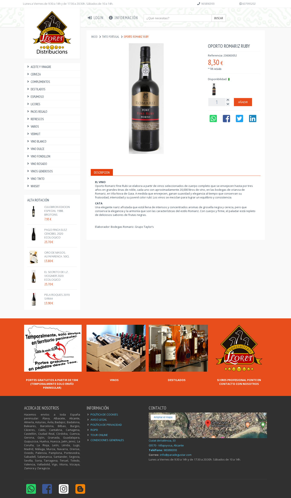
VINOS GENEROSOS (42, 171)
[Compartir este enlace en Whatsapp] (213, 121)
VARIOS (35, 126)
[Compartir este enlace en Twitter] (239, 121)
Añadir (243, 102)
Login (97, 17)
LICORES (35, 104)
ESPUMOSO (37, 97)
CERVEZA (36, 74)
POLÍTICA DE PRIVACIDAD (106, 425)
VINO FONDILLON (40, 156)
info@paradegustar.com (176, 455)
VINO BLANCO (38, 141)
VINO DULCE (37, 149)
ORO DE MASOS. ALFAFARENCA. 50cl (56, 254)
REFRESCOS (37, 119)
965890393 (208, 4)
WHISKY (35, 186)
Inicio (94, 37)
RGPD (94, 430)
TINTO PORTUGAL (110, 37)
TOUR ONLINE (99, 435)
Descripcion (102, 172)
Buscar (218, 18)
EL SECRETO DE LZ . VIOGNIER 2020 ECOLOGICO (56, 275)
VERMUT (35, 134)
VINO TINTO (38, 179)
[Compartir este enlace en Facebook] (226, 121)
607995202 (249, 4)
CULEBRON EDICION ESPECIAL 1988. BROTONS (57, 211)
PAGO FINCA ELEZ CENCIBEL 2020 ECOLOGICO (55, 233)
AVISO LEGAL (99, 419)
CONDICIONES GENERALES (107, 440)
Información (126, 17)
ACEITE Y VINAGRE (41, 67)
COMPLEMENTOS (40, 82)
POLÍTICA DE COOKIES (104, 414)
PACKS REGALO (39, 112)
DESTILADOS (38, 89)
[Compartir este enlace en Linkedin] (253, 121)
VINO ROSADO (39, 164)
